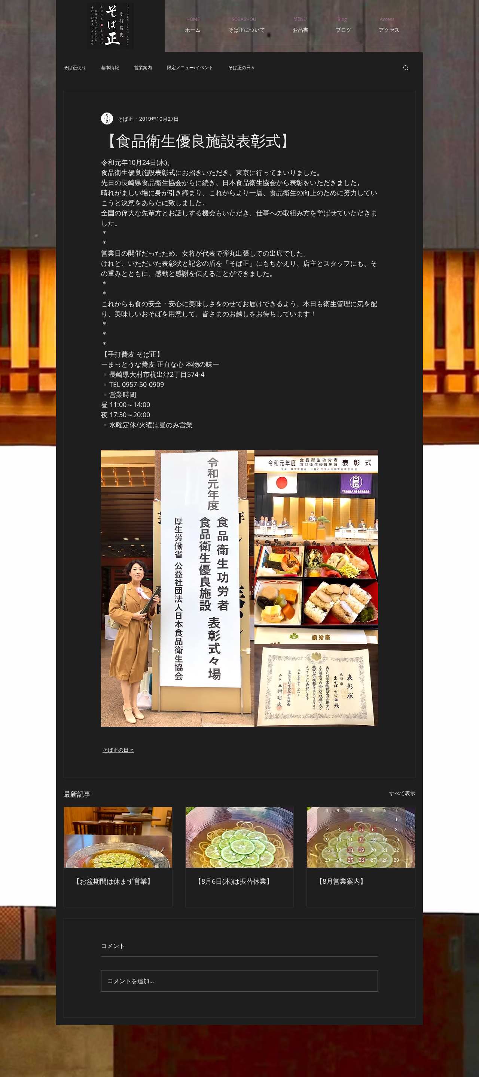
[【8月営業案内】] (361, 837)
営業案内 (143, 67)
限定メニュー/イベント (190, 67)
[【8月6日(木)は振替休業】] (240, 837)
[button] (405, 67)
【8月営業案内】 (341, 881)
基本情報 (110, 67)
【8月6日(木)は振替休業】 (234, 881)
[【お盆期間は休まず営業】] (118, 837)
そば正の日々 (241, 67)
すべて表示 (402, 793)
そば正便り (75, 67)
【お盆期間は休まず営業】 (113, 881)
